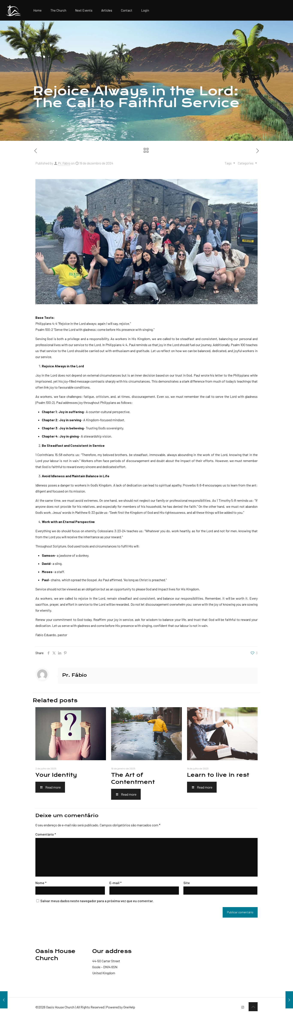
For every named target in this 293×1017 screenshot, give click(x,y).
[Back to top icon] (253, 1006)
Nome (41, 883)
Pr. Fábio (64, 163)
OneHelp (129, 1007)
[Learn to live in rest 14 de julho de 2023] (4, 999)
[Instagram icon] (242, 1007)
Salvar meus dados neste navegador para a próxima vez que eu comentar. (97, 901)
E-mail (115, 883)
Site (186, 883)
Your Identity (56, 775)
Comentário (45, 834)
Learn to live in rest (218, 775)
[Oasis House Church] (13, 10)
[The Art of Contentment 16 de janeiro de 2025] (289, 999)
